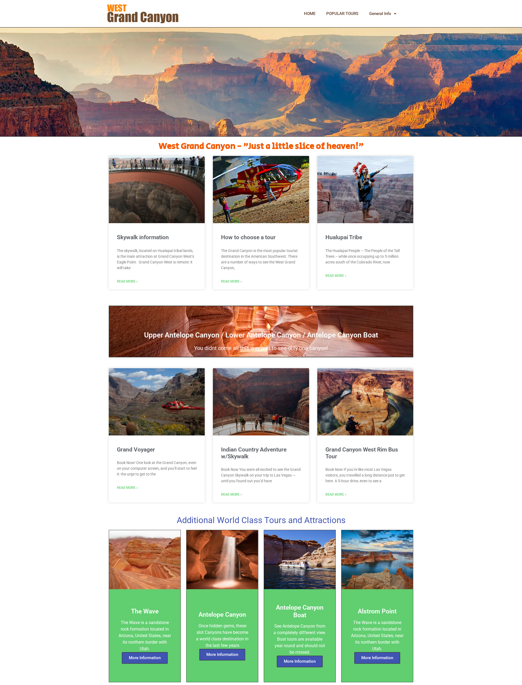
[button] (410, 13)
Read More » (127, 281)
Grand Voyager (136, 449)
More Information (145, 657)
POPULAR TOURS (342, 13)
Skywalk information (143, 237)
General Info (380, 13)
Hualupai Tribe (343, 237)
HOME (309, 13)
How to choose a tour (248, 237)
